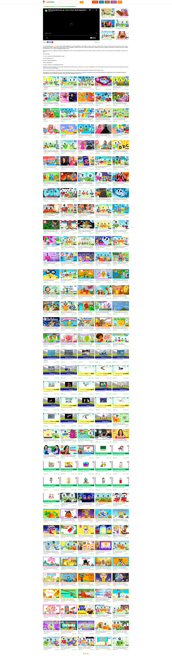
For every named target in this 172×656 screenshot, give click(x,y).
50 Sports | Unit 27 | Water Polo (67, 359)
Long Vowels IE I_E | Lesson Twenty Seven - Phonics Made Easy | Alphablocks (102, 183)
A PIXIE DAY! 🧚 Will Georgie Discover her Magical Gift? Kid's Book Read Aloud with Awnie (68, 568)
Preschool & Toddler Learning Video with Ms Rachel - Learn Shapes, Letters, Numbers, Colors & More (120, 263)
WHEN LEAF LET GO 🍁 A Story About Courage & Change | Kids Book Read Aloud (85, 600)
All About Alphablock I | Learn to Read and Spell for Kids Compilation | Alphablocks (50, 263)
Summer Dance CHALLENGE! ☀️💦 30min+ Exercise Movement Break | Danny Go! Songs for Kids (68, 263)
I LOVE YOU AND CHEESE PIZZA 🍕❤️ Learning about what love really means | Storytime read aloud (51, 616)
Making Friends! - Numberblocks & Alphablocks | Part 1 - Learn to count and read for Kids (103, 536)
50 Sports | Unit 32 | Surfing (66, 375)
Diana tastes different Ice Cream (49, 134)
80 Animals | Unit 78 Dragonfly (118, 407)
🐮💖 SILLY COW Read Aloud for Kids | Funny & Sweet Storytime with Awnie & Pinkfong (85, 536)
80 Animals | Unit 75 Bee (82, 391)
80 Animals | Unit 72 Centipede (101, 375)
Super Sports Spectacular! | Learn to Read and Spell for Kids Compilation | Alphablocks (85, 135)
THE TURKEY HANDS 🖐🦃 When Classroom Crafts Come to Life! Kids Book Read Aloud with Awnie (68, 600)
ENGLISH (95, 2)
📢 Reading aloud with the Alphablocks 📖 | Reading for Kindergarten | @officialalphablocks (120, 247)
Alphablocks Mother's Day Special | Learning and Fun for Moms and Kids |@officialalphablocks (85, 504)
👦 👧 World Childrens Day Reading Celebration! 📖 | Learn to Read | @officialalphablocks (119, 536)
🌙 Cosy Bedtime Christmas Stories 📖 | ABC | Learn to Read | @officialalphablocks (68, 231)
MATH (101, 2)
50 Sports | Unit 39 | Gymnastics (101, 423)
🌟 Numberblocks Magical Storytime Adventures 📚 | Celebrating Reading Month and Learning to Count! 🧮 (85, 312)
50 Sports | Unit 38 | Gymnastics (67, 423)
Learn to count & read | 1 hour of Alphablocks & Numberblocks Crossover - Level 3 (51, 440)
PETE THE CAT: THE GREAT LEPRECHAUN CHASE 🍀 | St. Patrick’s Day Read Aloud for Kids (85, 280)
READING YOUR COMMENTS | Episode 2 (103, 439)
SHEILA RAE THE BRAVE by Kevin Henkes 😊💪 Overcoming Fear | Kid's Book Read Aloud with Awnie (102, 648)
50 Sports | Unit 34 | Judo (100, 391)
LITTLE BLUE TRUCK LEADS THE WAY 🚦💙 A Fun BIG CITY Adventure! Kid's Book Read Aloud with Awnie (68, 584)
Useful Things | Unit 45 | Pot (66, 487)
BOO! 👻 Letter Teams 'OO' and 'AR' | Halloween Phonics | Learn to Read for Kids (120, 632)
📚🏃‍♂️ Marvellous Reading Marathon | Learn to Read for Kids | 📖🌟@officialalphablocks (102, 167)
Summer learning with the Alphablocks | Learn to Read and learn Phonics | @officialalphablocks (68, 552)
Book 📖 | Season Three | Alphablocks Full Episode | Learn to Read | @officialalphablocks (102, 231)
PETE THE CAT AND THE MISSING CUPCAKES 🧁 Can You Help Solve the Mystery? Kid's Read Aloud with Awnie (120, 568)
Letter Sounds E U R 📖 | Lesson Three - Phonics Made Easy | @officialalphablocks (103, 103)
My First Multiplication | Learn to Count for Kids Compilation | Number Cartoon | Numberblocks (51, 183)
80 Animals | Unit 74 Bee (48, 391)
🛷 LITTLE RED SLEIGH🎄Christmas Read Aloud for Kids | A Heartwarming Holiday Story (68, 536)
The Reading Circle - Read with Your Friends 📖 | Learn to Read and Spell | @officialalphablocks (68, 247)
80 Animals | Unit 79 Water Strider (49, 423)
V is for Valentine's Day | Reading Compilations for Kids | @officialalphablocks (119, 504)
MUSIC (107, 2)
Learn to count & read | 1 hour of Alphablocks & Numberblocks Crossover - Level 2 (69, 440)
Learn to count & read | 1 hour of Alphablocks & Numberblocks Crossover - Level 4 (121, 424)
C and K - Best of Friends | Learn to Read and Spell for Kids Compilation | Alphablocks (120, 215)
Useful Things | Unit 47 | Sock (101, 487)
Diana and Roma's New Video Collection (68, 102)
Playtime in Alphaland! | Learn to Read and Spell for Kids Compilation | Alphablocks (120, 167)
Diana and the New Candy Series (122, 39)
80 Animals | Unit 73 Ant (117, 375)
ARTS (120, 2)
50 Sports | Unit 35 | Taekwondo (119, 391)
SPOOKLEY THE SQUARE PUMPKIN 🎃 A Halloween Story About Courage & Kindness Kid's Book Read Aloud (51, 520)
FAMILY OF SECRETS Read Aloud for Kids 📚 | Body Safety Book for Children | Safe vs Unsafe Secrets (68, 344)
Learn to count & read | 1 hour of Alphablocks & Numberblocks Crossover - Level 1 (69, 312)
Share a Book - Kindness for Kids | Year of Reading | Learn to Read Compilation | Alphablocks (103, 199)
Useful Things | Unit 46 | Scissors (84, 487)
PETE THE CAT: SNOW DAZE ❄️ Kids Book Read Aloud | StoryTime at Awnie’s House (120, 600)
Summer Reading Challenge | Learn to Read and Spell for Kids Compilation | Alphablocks (68, 199)
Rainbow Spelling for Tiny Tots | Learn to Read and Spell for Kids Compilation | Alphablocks (85, 119)
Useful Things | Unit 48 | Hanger (119, 487)
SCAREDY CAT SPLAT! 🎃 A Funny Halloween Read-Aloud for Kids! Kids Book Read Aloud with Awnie (68, 520)
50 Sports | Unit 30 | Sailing (118, 359)
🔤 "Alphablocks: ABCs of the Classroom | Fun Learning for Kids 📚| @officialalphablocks (85, 440)
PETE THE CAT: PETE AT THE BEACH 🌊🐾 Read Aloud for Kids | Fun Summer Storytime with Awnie (68, 296)
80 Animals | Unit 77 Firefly (100, 407)
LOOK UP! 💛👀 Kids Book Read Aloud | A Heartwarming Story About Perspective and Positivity (103, 296)
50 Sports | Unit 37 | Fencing (83, 407)
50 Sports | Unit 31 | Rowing (48, 375)
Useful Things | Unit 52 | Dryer (118, 455)
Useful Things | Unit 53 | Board (101, 455)
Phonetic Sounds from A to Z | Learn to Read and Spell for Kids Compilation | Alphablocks (68, 151)
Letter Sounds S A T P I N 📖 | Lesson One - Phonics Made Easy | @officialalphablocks (68, 119)
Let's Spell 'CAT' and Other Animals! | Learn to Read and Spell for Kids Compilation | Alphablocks (120, 119)
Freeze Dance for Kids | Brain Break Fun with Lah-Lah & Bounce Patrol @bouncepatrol (120, 183)
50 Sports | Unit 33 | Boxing (66, 391)
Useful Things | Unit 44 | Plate (49, 487)
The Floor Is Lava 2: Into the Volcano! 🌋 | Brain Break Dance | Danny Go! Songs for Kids (68, 183)
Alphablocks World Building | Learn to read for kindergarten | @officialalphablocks (68, 648)
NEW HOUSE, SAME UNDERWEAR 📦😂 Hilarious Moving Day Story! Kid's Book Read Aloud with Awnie (51, 584)
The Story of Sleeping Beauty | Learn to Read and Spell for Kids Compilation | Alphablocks (120, 103)
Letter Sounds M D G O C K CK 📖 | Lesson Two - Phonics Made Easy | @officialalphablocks (84, 87)
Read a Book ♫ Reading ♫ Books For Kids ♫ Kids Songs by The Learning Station (85, 616)
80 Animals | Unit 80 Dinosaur (83, 423)
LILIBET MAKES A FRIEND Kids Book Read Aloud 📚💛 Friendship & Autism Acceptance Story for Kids (50, 296)
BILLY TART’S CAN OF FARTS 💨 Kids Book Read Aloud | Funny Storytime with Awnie (68, 616)
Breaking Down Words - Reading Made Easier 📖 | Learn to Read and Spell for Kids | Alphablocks (50, 199)
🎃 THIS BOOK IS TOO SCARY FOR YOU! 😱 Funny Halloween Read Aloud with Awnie (103, 584)
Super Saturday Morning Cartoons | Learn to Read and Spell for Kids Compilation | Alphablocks (50, 167)
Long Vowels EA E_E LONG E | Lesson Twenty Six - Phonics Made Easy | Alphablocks (68, 215)
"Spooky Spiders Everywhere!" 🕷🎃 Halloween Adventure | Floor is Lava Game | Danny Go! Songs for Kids (50, 231)
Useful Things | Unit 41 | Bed (83, 471)
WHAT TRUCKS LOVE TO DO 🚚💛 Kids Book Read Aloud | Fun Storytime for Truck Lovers (85, 296)
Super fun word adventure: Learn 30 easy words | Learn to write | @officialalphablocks (68, 632)
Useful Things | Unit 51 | (47, 471)
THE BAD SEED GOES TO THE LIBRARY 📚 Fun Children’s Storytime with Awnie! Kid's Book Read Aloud (103, 568)
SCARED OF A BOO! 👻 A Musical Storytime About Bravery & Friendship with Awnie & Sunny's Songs (120, 584)
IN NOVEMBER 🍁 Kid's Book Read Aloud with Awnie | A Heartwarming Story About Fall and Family (51, 600)
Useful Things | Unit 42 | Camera (101, 471)
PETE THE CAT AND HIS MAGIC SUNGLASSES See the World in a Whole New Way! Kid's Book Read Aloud (85, 584)
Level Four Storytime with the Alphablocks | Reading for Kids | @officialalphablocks (119, 344)
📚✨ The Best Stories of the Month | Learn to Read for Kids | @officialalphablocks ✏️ (120, 552)
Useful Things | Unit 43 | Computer (119, 471)
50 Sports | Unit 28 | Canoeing (83, 359)
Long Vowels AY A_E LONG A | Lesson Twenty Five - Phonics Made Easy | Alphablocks (120, 231)
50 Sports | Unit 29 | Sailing (100, 359)
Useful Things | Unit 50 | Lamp (66, 471)
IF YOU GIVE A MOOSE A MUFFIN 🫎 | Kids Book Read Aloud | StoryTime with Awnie (102, 328)
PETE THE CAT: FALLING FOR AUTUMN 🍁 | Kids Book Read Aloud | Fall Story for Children (103, 520)
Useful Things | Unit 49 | (47, 503)
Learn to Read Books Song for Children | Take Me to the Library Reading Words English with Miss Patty (68, 456)
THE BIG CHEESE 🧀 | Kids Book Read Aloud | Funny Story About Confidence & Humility (120, 328)
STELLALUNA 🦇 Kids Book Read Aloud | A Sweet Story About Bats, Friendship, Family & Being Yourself (51, 328)
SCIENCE (114, 2)
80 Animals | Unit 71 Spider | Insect (84, 375)
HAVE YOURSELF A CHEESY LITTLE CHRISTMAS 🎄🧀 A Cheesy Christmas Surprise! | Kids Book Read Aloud (120, 520)
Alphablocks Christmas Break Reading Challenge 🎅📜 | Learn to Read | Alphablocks (85, 648)
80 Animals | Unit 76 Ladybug (66, 407)
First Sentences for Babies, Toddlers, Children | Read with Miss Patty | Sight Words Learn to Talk (120, 440)
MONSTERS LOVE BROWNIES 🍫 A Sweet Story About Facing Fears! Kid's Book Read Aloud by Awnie (85, 520)
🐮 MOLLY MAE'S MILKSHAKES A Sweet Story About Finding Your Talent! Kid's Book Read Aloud (51, 568)
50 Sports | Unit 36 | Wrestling (49, 407)
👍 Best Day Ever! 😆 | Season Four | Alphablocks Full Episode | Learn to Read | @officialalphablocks (86, 199)
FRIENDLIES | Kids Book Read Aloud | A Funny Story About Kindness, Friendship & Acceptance (51, 312)
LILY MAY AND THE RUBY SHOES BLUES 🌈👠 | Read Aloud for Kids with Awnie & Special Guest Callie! (102, 344)
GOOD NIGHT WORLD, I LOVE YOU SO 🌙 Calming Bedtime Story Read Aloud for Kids (120, 312)
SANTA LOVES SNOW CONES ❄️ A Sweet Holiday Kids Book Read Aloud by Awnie (51, 536)
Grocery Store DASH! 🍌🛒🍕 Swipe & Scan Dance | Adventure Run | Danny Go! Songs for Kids (103, 151)
